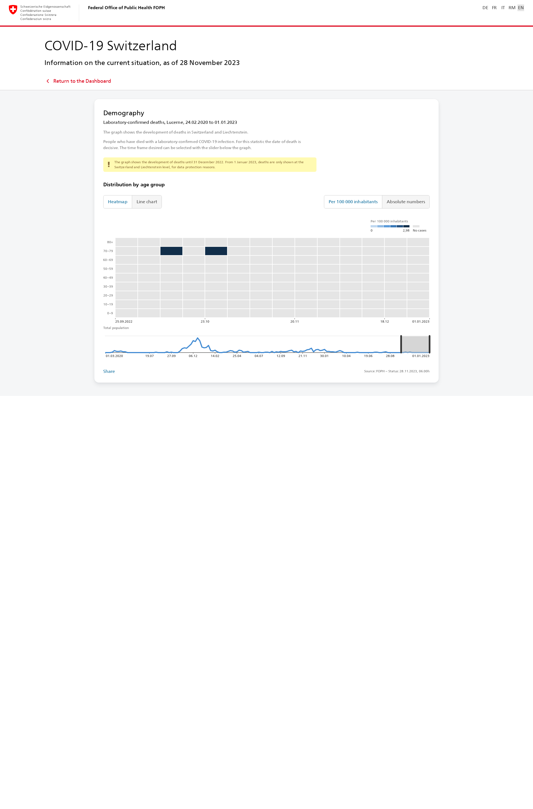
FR (494, 7)
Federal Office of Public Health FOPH (126, 7)
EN (521, 7)
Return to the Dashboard (82, 81)
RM (512, 7)
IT (503, 7)
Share (109, 371)
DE (485, 7)
